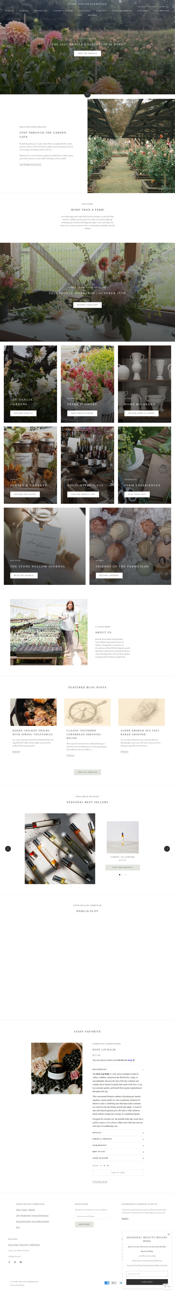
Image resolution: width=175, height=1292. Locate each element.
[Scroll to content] (87, 94)
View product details (100, 1181)
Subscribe (147, 1282)
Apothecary (41, 11)
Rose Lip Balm (104, 1049)
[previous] (6, 50)
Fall (80, 15)
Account (142, 6)
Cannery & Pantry (63, 11)
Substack (31, 1210)
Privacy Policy (13, 1245)
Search (152, 6)
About (18, 1210)
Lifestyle (101, 11)
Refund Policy (35, 1245)
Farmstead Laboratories (40, 1215)
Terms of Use (24, 1245)
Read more (16, 751)
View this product (122, 867)
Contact (24, 1210)
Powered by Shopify (17, 1285)
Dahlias (24, 11)
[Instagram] (15, 1261)
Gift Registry (162, 11)
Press (18, 1227)
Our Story (143, 11)
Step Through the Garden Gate (30, 164)
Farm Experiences (122, 11)
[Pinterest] (108, 1165)
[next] (169, 50)
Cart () (164, 7)
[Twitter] (104, 1165)
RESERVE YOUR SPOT (87, 298)
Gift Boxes (85, 11)
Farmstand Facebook (23, 1221)
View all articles (87, 772)
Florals (9, 11)
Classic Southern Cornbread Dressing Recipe (84, 734)
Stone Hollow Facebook (40, 1221)
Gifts (18, 1215)
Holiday (92, 15)
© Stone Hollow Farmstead (24, 1281)
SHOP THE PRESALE (87, 53)
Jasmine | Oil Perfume (123, 857)
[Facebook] (101, 1165)
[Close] (169, 1234)
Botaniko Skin (26, 1215)
